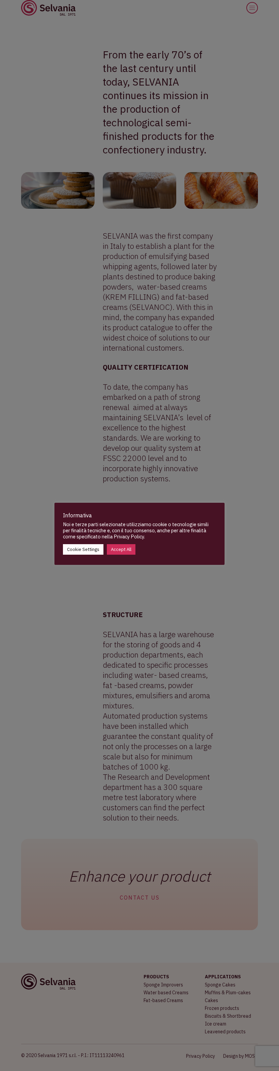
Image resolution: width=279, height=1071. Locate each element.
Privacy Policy (129, 536)
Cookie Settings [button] (83, 549)
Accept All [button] (121, 549)
